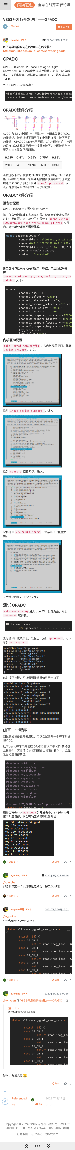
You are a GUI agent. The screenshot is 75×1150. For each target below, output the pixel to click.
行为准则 (22, 1134)
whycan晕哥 (21, 909)
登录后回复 (64, 27)
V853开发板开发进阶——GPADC (41, 1000)
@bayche (9, 882)
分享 (57, 862)
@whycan (9, 1000)
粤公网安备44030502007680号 (49, 1128)
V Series (14, 26)
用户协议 (36, 1134)
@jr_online (9, 916)
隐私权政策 (51, 1134)
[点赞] (65, 862)
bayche (18, 40)
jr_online (19, 875)
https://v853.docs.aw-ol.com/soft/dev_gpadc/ (34, 51)
